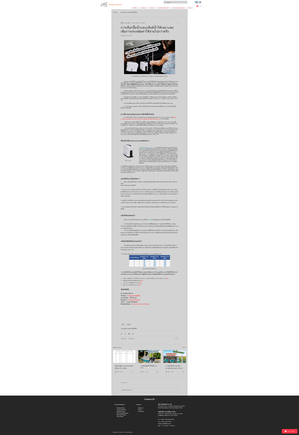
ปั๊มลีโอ (129, 324)
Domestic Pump (121, 408)
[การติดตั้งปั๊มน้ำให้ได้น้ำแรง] (149, 356)
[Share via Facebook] (121, 333)
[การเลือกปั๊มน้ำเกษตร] (175, 356)
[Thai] (200, 2)
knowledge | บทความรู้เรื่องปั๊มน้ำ (128, 12)
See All (184, 347)
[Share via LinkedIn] (129, 333)
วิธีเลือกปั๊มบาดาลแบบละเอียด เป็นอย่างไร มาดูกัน (124, 367)
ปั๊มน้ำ (123, 324)
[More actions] (177, 23)
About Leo (140, 408)
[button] (143, 8)
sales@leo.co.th (166, 424)
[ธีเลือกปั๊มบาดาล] (124, 356)
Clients (140, 410)
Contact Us (141, 411)
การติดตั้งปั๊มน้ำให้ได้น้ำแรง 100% (148, 367)
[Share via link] (133, 333)
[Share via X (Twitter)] (125, 333)
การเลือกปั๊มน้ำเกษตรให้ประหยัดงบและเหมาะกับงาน (174, 367)
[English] (196, 2)
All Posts (115, 12)
